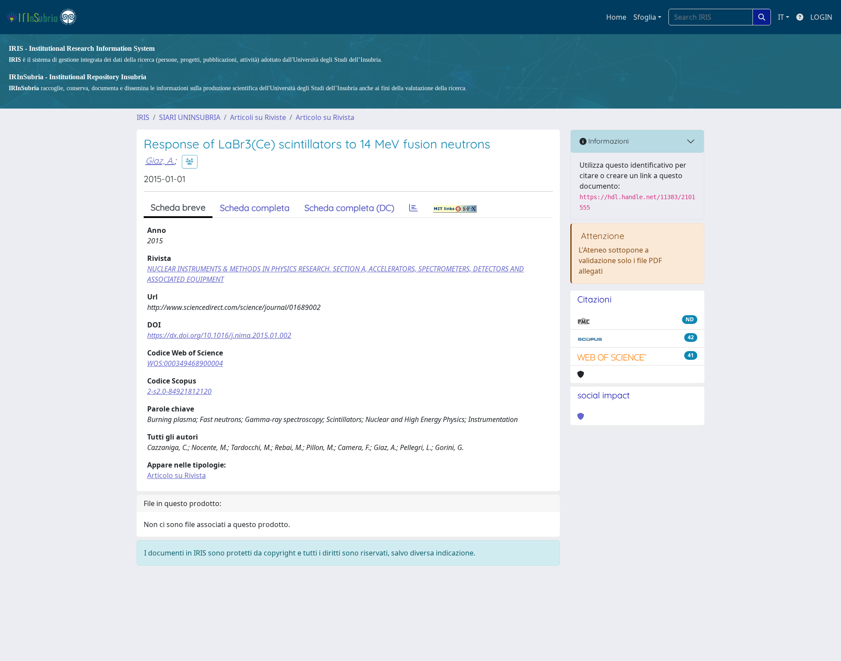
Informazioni (608, 141)
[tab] (413, 208)
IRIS (143, 117)
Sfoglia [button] (644, 17)
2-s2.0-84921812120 (179, 391)
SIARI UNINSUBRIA (189, 117)
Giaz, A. (159, 160)
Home (616, 17)
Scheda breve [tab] (178, 207)
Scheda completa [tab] (255, 207)
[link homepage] (45, 17)
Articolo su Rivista (325, 117)
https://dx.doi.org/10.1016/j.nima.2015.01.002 (219, 335)
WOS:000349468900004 (185, 363)
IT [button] (781, 17)
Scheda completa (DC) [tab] (349, 207)
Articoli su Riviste (258, 117)
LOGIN (821, 17)
